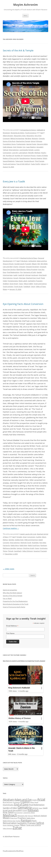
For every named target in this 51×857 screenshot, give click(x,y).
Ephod (33, 141)
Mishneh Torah (26, 543)
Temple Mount (29, 161)
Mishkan (37, 153)
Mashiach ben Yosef (33, 278)
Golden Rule (19, 540)
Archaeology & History (28, 130)
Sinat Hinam (13, 284)
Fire (21, 272)
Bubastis (35, 138)
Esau (4, 272)
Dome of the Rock (9, 141)
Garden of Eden (10, 807)
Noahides (35, 543)
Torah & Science (30, 133)
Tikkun (23, 825)
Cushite (38, 537)
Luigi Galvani (23, 153)
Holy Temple (17, 147)
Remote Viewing (36, 158)
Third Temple (39, 161)
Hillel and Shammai (31, 540)
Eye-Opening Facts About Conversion (23, 304)
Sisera (37, 548)
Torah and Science (9, 164)
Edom (44, 537)
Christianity (16, 802)
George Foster (31, 144)
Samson (19, 548)
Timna (5, 551)
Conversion (31, 537)
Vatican (43, 164)
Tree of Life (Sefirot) (23, 164)
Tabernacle (19, 161)
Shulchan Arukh (28, 548)
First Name (10, 633)
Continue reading (11, 528)
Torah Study (18, 286)
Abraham (24, 261)
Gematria (25, 807)
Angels (34, 800)
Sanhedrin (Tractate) (35, 281)
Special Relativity (9, 161)
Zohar (17, 827)
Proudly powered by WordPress (13, 851)
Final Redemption (13, 272)
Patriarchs (6, 545)
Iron (24, 147)
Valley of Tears (41, 286)
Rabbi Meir (23, 545)
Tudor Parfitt (35, 164)
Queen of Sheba (42, 155)
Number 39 (19, 155)
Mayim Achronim (25, 5)
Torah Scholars (8, 286)
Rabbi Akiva (15, 545)
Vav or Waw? (7, 598)
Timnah (10, 551)
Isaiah (15, 275)
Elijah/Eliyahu (21, 269)
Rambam (43, 545)
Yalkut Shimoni (27, 551)
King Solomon (14, 150)
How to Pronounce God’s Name (14, 607)
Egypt (36, 802)
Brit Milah (44, 264)
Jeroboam (34, 275)
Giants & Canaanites (10, 590)
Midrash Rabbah (40, 816)
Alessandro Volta (20, 136)
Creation (25, 802)
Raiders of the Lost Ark (11, 158)
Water (5, 289)
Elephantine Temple (23, 141)
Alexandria (30, 136)
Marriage (22, 278)
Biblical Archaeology (17, 138)
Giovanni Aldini (42, 144)
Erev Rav (41, 269)
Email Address (12, 626)
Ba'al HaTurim (7, 802)
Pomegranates (13, 281)
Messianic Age (23, 816)
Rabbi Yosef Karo (34, 545)
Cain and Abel (7, 267)
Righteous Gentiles (9, 548)
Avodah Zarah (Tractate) (22, 264)
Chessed (22, 267)
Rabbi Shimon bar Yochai (11, 821)
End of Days (21, 804)
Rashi (34, 820)
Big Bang (28, 138)
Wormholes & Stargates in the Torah (15, 604)
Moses (6, 817)
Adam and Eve (42, 261)
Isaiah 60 (21, 275)
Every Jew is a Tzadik (14, 181)
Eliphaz (5, 540)
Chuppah (43, 267)
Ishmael (28, 275)
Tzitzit (33, 286)
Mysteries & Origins (17, 133)
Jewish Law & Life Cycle (28, 534)
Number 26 (10, 155)
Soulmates (43, 548)
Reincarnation (10, 822)
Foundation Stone (9, 144)
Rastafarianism (24, 158)
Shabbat (6, 284)
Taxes (21, 284)
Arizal (24, 537)
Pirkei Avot (13, 818)
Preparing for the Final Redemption (15, 601)
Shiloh (45, 158)
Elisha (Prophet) (32, 269)
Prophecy (22, 818)
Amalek (19, 537)
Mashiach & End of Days (28, 258)
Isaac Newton (31, 147)
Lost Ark (15, 153)
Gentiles (11, 540)
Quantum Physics (29, 155)
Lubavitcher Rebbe (29, 812)
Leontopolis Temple (26, 150)
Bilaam (34, 264)
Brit (38, 264)
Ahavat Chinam (8, 264)
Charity (15, 267)
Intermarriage (8, 275)
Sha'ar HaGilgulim (8, 825)
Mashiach (10, 815)
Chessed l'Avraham (32, 267)
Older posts (8, 569)
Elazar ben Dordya (9, 269)
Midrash (30, 816)
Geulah (39, 272)
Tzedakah (26, 286)
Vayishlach (17, 551)
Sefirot (40, 822)
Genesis (35, 808)
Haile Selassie (7, 147)
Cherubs (42, 138)
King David (42, 275)
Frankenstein (21, 144)
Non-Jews (42, 543)
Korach (15, 278)
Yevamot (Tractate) (40, 551)
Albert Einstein (8, 136)
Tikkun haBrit (28, 284)
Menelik (31, 153)
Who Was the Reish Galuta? (12, 593)
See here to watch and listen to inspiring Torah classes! (24, 661)
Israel (5, 810)
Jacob (10, 810)
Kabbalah (33, 810)
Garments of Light (29, 272)
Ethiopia (39, 141)
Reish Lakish (23, 281)
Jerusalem (17, 810)
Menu (25, 15)
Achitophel (32, 261)
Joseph (24, 810)
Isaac (40, 808)
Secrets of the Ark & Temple (18, 50)
